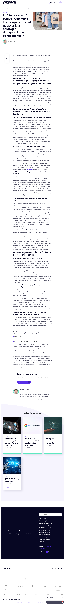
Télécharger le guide (23, 382)
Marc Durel (26, 389)
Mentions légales (7, 602)
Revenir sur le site (54, 2)
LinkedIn (20, 392)
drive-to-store (29, 169)
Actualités (10, 8)
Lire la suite (7, 451)
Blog (7, 8)
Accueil (4, 8)
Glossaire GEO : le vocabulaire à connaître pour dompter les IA (51, 441)
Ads (26, 436)
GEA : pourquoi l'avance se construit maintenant (12, 479)
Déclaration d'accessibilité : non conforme (36, 602)
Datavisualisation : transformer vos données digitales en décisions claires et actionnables (12, 442)
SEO (46, 436)
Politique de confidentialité (18, 602)
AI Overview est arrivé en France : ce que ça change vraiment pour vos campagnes (32, 442)
